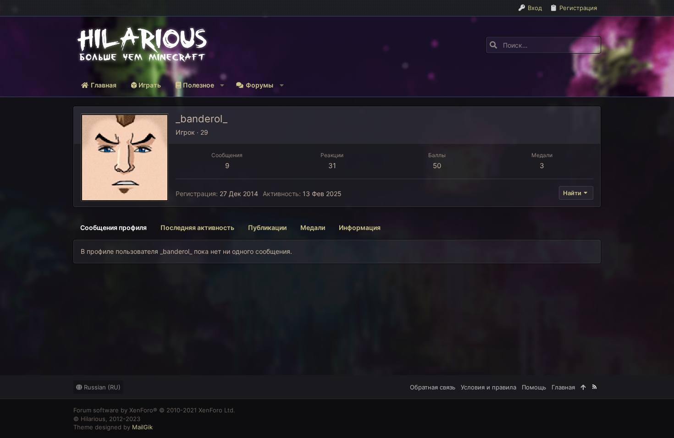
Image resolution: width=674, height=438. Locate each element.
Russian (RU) (101, 387)
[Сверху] (583, 387)
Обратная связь (432, 387)
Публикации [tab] (267, 227)
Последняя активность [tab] (197, 227)
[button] (198, 85)
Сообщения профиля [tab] (113, 227)
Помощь (534, 387)
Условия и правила (488, 387)
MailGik (142, 427)
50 (437, 165)
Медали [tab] (312, 227)
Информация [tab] (360, 227)
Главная (563, 387)
